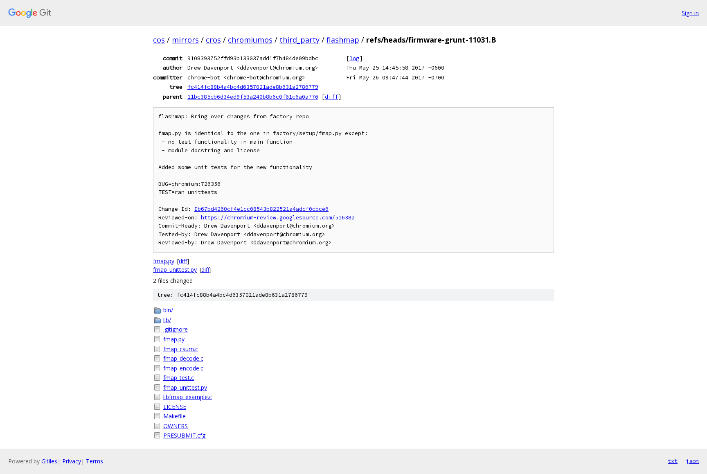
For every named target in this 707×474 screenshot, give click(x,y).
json (692, 461)
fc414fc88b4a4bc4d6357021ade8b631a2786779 (252, 86)
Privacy (71, 461)
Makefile (174, 416)
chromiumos (250, 40)
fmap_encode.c (183, 368)
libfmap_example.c (187, 397)
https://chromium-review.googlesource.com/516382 (278, 217)
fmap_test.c (178, 377)
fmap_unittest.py (175, 269)
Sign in (690, 13)
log (354, 58)
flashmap (342, 40)
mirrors (185, 40)
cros (213, 40)
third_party (299, 40)
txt (673, 461)
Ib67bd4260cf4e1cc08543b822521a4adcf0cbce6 (261, 208)
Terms (94, 461)
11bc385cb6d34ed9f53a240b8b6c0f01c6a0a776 (252, 96)
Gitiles (49, 461)
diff (331, 96)
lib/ (167, 320)
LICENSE (174, 407)
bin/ (168, 310)
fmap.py (163, 261)
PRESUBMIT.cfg (184, 435)
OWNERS (175, 426)
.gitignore (175, 329)
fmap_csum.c (180, 349)
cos (159, 40)
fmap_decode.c (183, 358)
